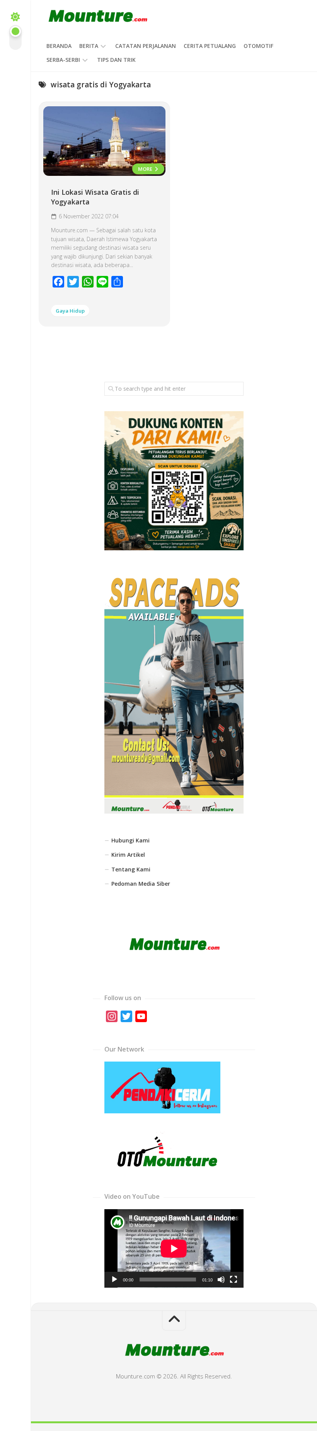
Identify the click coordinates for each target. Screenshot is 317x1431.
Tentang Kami (130, 869)
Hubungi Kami (130, 840)
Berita (88, 45)
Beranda (59, 45)
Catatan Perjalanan (145, 45)
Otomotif (258, 45)
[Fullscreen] (233, 1279)
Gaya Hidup (70, 310)
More (145, 168)
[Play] (114, 1279)
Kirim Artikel (128, 854)
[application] (174, 1248)
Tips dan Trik (116, 59)
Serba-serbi (63, 59)
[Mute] (221, 1279)
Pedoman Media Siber (140, 883)
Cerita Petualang (210, 45)
